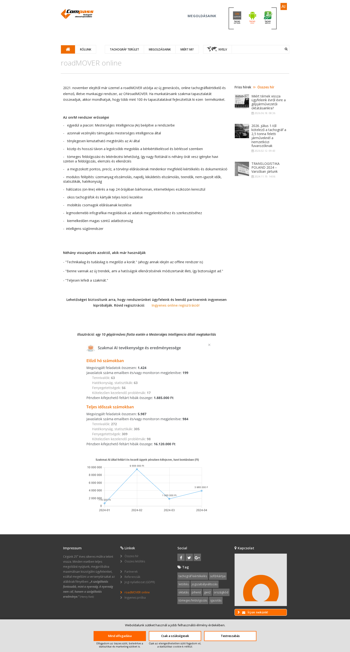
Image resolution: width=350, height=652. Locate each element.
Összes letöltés (135, 561)
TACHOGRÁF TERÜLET (124, 49)
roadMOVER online (137, 592)
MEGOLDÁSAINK (160, 49)
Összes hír (265, 87)
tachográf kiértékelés (193, 576)
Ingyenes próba (135, 598)
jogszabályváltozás (204, 584)
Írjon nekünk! (257, 612)
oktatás (184, 592)
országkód (221, 592)
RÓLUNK (85, 49)
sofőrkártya (217, 576)
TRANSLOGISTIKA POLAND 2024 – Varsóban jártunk (265, 168)
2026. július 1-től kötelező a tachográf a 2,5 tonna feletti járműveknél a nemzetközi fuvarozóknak (268, 136)
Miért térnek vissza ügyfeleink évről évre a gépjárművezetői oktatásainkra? (268, 102)
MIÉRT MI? (187, 49)
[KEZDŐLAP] (77, 14)
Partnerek (131, 572)
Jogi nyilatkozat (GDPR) (140, 582)
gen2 (207, 592)
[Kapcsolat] (261, 580)
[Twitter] (189, 557)
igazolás (215, 600)
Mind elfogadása (120, 636)
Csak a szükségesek (175, 636)
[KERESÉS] (286, 49)
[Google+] (197, 557)
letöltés (184, 584)
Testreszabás (230, 636)
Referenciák (132, 577)
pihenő (196, 592)
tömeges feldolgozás (193, 600)
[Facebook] (181, 557)
